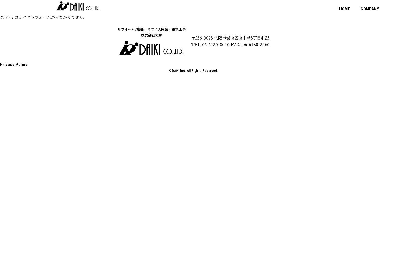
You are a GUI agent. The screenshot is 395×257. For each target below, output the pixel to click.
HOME (344, 9)
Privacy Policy (13, 64)
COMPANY (370, 9)
